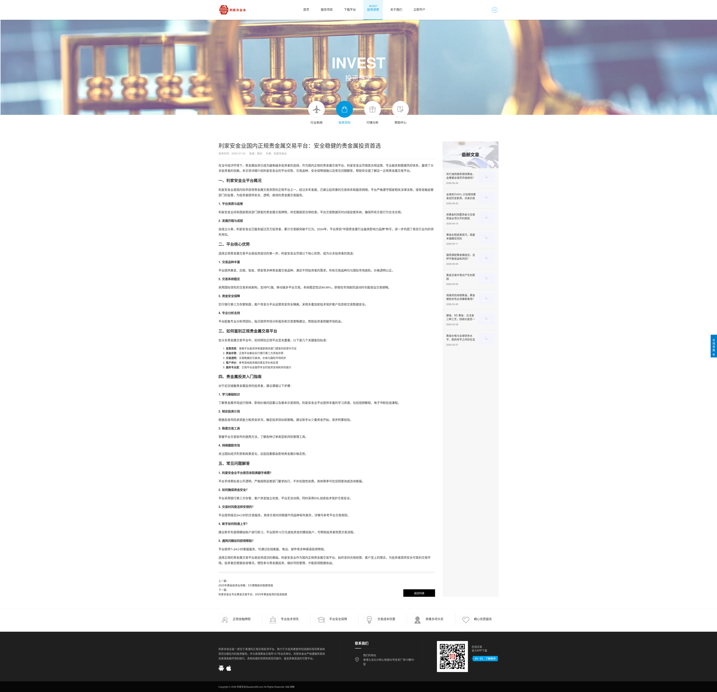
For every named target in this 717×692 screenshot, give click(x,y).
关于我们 (396, 8)
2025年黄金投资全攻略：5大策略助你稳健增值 (245, 585)
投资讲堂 (373, 8)
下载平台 (350, 8)
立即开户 (419, 8)
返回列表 (419, 593)
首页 (306, 8)
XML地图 (289, 686)
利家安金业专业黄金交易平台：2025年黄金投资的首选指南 (252, 594)
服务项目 (327, 8)
